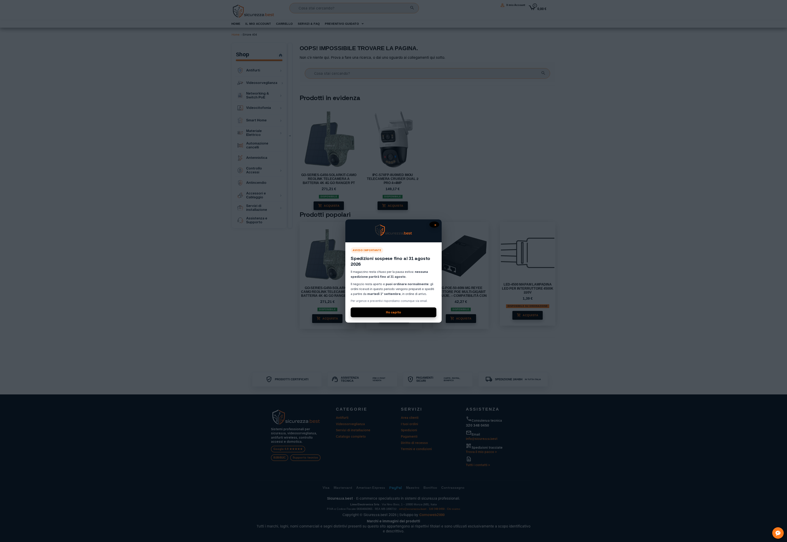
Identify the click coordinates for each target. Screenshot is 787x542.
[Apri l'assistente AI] (778, 533)
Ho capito (393, 312)
